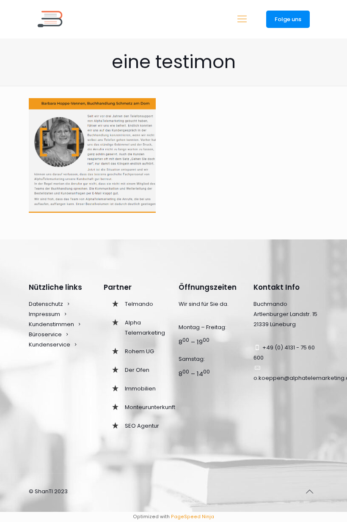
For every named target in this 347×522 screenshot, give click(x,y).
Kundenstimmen (51, 324)
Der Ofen (137, 370)
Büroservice (45, 334)
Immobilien (140, 389)
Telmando (139, 304)
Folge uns (288, 19)
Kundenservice (50, 345)
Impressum (44, 314)
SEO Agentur (142, 426)
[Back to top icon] (309, 491)
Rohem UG (139, 351)
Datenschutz (46, 304)
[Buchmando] (50, 19)
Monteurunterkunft (150, 407)
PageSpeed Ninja (192, 517)
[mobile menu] (242, 19)
